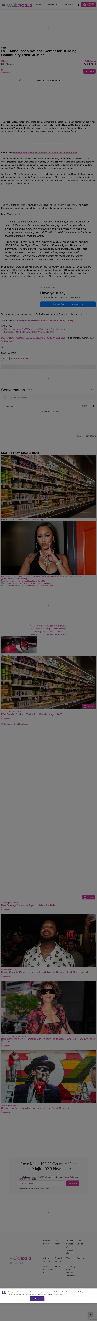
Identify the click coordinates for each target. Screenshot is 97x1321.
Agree (37, 1299)
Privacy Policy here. (54, 1294)
